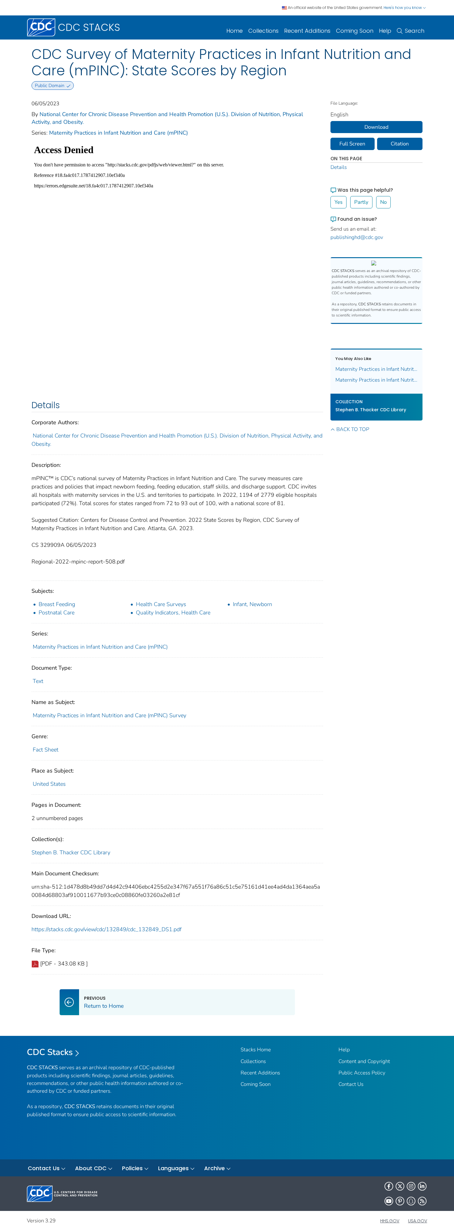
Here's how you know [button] (403, 7)
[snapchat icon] (411, 1201)
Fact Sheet (45, 749)
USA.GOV (417, 1221)
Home (234, 31)
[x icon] (400, 1186)
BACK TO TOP (352, 429)
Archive (214, 1168)
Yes (338, 202)
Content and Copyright (364, 1061)
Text (38, 681)
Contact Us (351, 1084)
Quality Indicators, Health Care (173, 612)
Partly (361, 202)
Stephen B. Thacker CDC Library (71, 852)
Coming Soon (354, 31)
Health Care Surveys (161, 604)
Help (385, 31)
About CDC (91, 1168)
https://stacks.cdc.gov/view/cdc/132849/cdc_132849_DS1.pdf (107, 929)
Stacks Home (256, 1049)
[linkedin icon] (422, 1186)
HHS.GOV (389, 1221)
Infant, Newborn (252, 604)
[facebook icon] (389, 1186)
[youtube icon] (389, 1201)
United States (49, 784)
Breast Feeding (57, 604)
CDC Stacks (50, 1052)
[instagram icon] (411, 1186)
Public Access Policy (361, 1072)
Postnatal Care (56, 612)
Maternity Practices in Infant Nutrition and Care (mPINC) (118, 132)
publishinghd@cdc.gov (356, 237)
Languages (173, 1168)
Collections (263, 31)
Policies (132, 1168)
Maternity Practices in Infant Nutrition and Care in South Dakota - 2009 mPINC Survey (376, 369)
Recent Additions (307, 31)
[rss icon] (422, 1201)
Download (376, 127)
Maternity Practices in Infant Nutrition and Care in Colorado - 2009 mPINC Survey (376, 379)
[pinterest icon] (400, 1201)
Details (338, 167)
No (383, 202)
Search (414, 31)
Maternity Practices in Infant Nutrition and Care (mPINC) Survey (109, 715)
